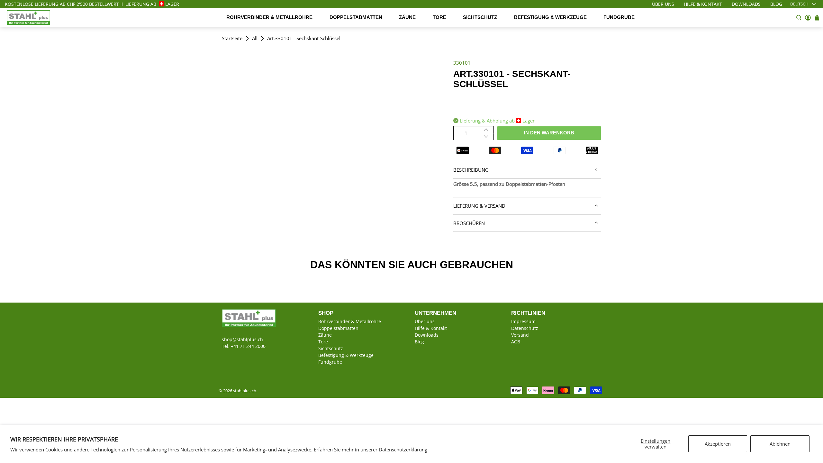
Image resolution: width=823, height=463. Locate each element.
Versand (520, 335)
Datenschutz (524, 328)
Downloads (427, 335)
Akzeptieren (718, 443)
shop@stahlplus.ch (242, 339)
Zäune (407, 17)
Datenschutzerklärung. (404, 449)
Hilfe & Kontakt (431, 328)
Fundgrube (619, 17)
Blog (419, 342)
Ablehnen (780, 443)
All (255, 38)
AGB (515, 342)
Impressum (523, 321)
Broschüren (469, 223)
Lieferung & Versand (479, 206)
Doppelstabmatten (356, 17)
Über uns (425, 321)
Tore (439, 17)
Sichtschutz (480, 17)
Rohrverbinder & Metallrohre (269, 17)
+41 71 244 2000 (248, 346)
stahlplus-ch (244, 391)
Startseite (232, 38)
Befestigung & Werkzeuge (550, 17)
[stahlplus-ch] (28, 17)
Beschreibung (471, 170)
